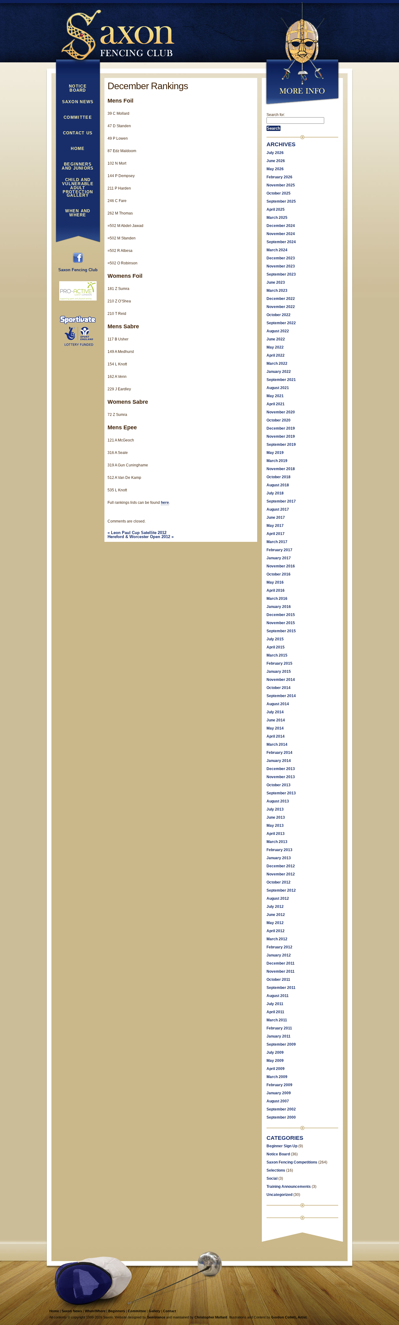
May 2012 (275, 923)
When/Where (95, 1311)
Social (272, 1178)
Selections (276, 1170)
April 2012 (276, 931)
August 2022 (278, 331)
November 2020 (281, 412)
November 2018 (281, 469)
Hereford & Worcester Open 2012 (141, 536)
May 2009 (275, 1060)
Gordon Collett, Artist (289, 1317)
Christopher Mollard (211, 1317)
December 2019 (281, 428)
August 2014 (278, 704)
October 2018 (279, 477)
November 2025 (281, 185)
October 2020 (279, 420)
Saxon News (78, 102)
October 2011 (278, 979)
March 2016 (277, 598)
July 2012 (275, 906)
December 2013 (281, 769)
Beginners (116, 1311)
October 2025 (279, 193)
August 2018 (278, 485)
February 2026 (279, 177)
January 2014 (279, 761)
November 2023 (281, 266)
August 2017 (278, 509)
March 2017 (277, 542)
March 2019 (277, 461)
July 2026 (275, 153)
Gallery (78, 195)
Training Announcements (289, 1186)
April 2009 (276, 1069)
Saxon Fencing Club (78, 269)
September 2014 (281, 696)
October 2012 (279, 882)
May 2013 (275, 825)
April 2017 (276, 534)
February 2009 (279, 1085)
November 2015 (281, 623)
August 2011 (278, 996)
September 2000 (281, 1117)
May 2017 (275, 525)
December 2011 (281, 963)
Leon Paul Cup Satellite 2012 (137, 532)
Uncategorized (279, 1194)
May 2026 (275, 169)
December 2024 (281, 226)
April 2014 (276, 736)
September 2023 (281, 274)
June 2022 (276, 339)
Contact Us (78, 133)
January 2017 (279, 558)
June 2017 (276, 517)
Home (77, 149)
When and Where (77, 213)
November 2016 (281, 566)
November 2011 (281, 971)
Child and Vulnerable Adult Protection (78, 182)
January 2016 (279, 607)
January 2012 (279, 955)
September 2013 (281, 793)
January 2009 (279, 1093)
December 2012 (281, 866)
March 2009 (277, 1077)
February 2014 (279, 752)
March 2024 (277, 250)
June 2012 (276, 915)
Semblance (156, 1317)
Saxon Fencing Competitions (292, 1162)
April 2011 (275, 1012)
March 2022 (277, 363)
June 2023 (276, 282)
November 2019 (281, 436)
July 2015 (275, 639)
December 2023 (281, 258)
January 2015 (279, 671)
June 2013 (276, 817)
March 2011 (277, 1020)
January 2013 (279, 858)
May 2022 (275, 347)
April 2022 (276, 355)
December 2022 (281, 298)
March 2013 (277, 842)
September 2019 (281, 444)
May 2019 (275, 452)
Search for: (276, 115)
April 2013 (276, 833)
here (165, 502)
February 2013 (279, 850)
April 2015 (276, 647)
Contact (169, 1311)
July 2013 (275, 809)
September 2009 (281, 1044)
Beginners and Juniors (78, 166)
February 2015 (279, 663)
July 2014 (275, 712)
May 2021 (275, 396)
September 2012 (281, 890)
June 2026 (276, 161)
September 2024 (281, 242)
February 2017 (279, 550)
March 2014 (277, 744)
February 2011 (279, 1028)
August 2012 (278, 898)
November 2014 (281, 679)
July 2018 (275, 493)
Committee (78, 117)
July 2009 (275, 1052)
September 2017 (281, 501)
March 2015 (277, 655)
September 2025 (281, 201)
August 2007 (278, 1101)
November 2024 (281, 234)
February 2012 (279, 947)
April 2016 (276, 590)
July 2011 (275, 1004)
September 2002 (281, 1109)
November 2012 (281, 874)
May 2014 (275, 728)
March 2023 (277, 290)
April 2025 (276, 209)
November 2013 (281, 777)
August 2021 (278, 388)
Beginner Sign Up (282, 1146)
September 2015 (281, 631)
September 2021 (281, 380)
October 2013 (279, 785)
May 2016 (275, 582)
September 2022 (281, 323)
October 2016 (279, 574)
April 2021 (276, 404)
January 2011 (279, 1036)
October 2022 (279, 315)
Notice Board (78, 88)
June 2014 (276, 720)
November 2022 (281, 307)
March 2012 (277, 939)
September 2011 (281, 987)
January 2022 (279, 371)
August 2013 (278, 801)
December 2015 (281, 615)
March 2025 (277, 217)
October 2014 (279, 688)
